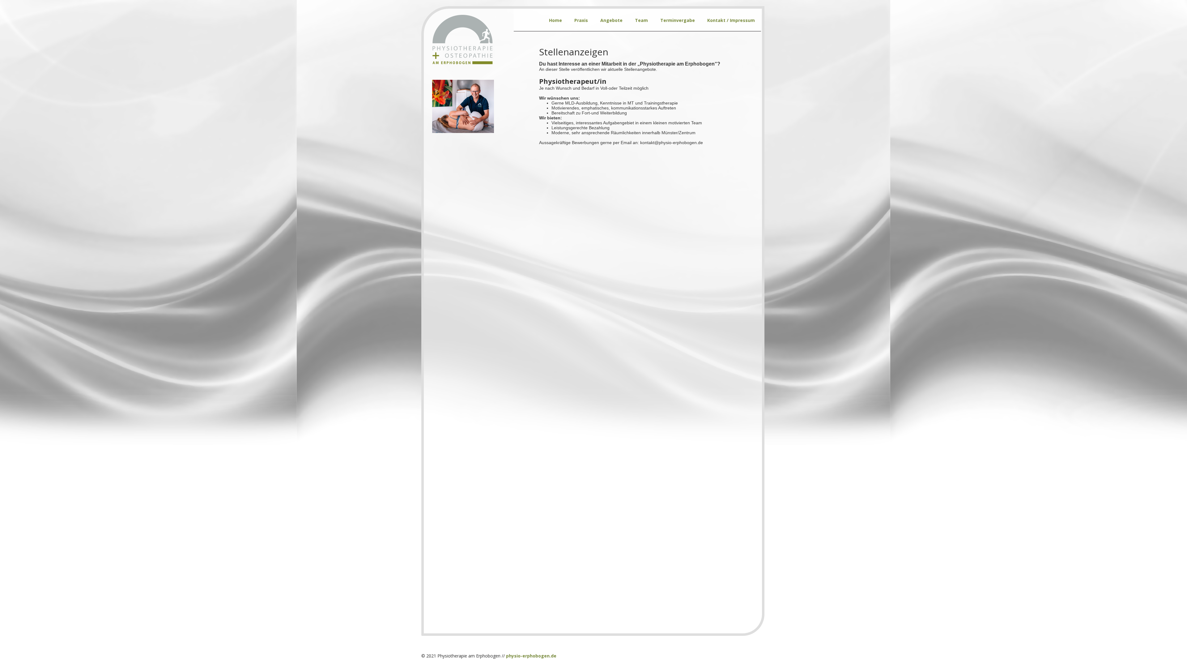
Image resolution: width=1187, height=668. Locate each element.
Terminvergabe (677, 20)
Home (555, 20)
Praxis (581, 20)
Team (641, 20)
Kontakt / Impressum (731, 20)
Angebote (611, 20)
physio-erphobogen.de (531, 656)
